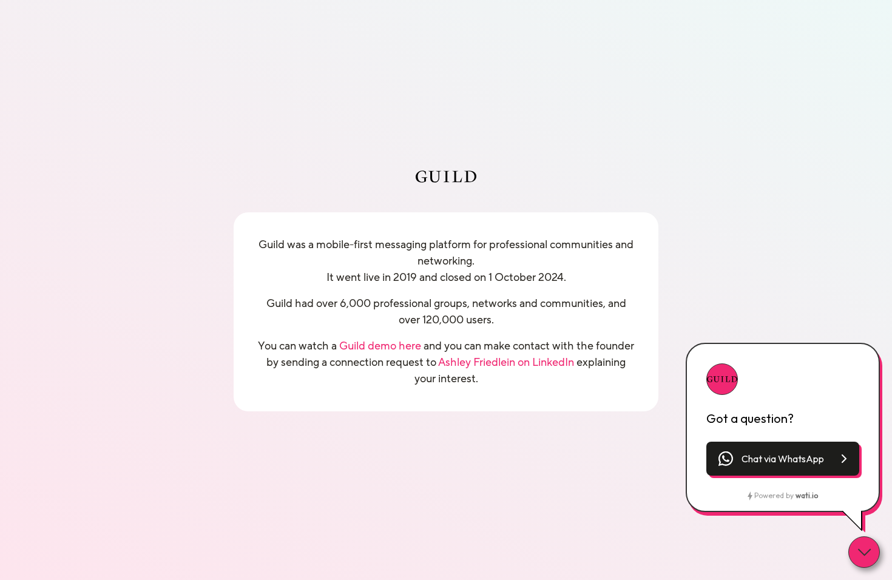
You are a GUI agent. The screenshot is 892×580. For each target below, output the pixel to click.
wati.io (807, 495)
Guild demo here (380, 346)
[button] (782, 459)
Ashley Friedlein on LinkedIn (506, 362)
